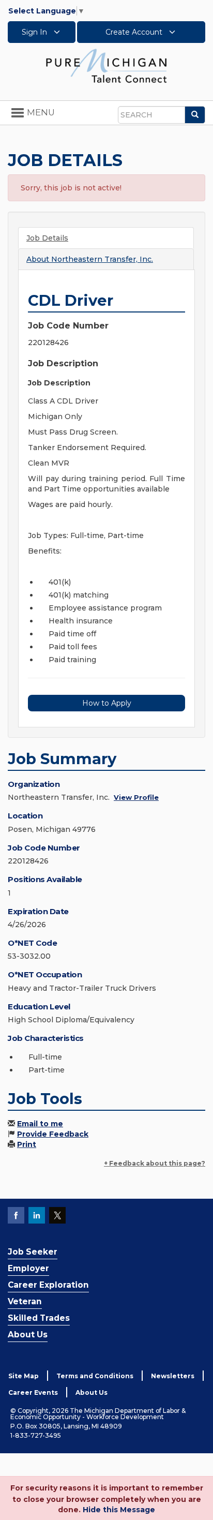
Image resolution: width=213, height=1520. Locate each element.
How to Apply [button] (106, 703)
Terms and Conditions (94, 1376)
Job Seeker (32, 1252)
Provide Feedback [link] (52, 1134)
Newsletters (172, 1376)
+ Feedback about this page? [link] (154, 1163)
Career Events (33, 1392)
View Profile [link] (136, 797)
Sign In (35, 32)
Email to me (40, 1123)
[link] (106, 65)
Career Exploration (48, 1285)
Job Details (47, 238)
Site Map (23, 1376)
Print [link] (26, 1144)
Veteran (25, 1301)
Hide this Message (119, 1509)
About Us (28, 1334)
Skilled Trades (39, 1318)
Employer (28, 1268)
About (89, 259)
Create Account (134, 32)
